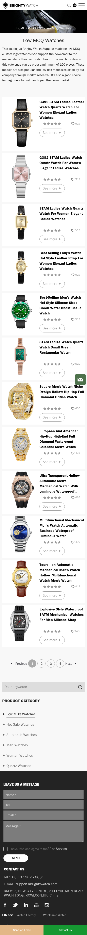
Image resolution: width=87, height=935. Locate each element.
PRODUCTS (35, 28)
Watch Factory (26, 915)
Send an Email (22, 930)
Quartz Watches (18, 766)
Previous (21, 663)
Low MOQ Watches (58, 28)
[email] (80, 379)
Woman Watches (19, 755)
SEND (16, 858)
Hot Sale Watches (20, 724)
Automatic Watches (21, 735)
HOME (20, 28)
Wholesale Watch (54, 915)
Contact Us (65, 930)
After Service (57, 849)
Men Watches (17, 745)
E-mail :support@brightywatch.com (30, 884)
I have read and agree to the (38, 849)
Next (68, 663)
